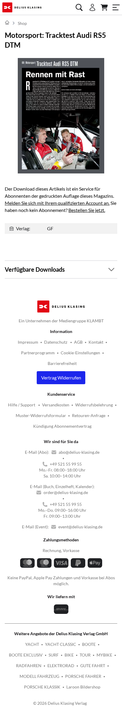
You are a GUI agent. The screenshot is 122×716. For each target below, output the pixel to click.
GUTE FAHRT (92, 665)
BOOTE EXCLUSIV (26, 654)
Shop (22, 23)
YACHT (32, 644)
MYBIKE (104, 654)
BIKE (69, 654)
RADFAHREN (28, 665)
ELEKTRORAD (60, 665)
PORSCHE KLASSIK (42, 686)
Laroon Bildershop (83, 686)
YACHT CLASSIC (60, 644)
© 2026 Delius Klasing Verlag (60, 703)
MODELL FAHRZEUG (39, 676)
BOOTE (89, 644)
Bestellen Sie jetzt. (86, 210)
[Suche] (79, 7)
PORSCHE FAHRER (83, 676)
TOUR (85, 654)
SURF (54, 654)
